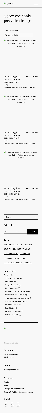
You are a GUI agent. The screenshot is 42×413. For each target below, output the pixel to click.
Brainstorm (9, 282)
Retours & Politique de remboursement (18, 392)
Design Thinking (10, 249)
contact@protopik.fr (11, 370)
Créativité (28, 244)
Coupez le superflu (12, 285)
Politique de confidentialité (14, 389)
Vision (6, 385)
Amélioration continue (13, 244)
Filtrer (32, 232)
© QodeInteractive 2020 (11, 343)
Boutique (7, 382)
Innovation (8, 258)
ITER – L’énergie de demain (15, 301)
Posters (32, 88)
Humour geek (25, 254)
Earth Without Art (11, 288)
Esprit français (23, 249)
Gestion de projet (11, 254)
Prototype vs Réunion (13, 311)
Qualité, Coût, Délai (12, 315)
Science (19, 263)
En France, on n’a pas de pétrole (16, 291)
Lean (23, 258)
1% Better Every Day (12, 278)
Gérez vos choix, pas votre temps (16, 88)
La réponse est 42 (11, 305)
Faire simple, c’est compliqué (15, 295)
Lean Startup (9, 263)
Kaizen (16, 258)
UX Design (27, 263)
